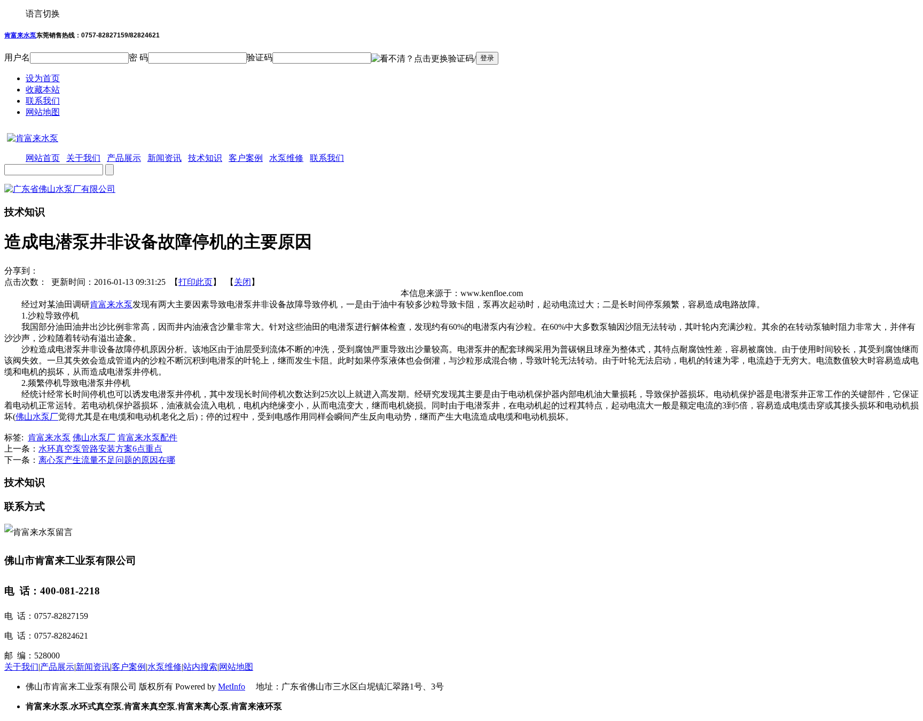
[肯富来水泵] (31, 138)
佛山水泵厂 (36, 416)
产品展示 (57, 666)
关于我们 (21, 666)
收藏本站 (43, 89)
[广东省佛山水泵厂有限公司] (59, 188)
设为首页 (43, 78)
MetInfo (231, 686)
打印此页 (195, 281)
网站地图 (43, 112)
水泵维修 (164, 666)
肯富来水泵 (20, 35)
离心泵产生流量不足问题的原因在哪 (106, 459)
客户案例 (129, 666)
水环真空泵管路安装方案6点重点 (100, 448)
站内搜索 (200, 666)
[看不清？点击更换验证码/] (423, 59)
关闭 (242, 281)
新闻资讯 (93, 666)
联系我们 (43, 100)
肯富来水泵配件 (147, 437)
